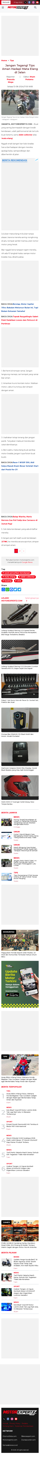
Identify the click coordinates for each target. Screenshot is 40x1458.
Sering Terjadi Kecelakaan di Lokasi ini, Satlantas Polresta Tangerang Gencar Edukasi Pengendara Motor (25, 822)
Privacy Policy (15, 1423)
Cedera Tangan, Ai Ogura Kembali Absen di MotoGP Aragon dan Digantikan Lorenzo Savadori (19, 1168)
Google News (27, 562)
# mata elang (8, 577)
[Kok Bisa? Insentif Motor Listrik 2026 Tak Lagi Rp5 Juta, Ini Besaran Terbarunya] (6, 1307)
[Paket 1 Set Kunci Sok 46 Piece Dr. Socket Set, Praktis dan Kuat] (20, 684)
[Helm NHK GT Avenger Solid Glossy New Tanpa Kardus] (20, 786)
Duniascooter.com (28, 1440)
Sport (9, 1122)
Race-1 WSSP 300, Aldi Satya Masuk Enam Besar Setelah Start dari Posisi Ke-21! (19, 466)
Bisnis (16, 1257)
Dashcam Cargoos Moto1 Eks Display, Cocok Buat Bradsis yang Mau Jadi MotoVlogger (19, 769)
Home (4, 60)
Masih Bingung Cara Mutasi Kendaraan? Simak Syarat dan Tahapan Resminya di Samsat (25, 849)
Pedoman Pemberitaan (24, 1426)
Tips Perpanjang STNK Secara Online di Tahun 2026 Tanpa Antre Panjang (26, 876)
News (16, 817)
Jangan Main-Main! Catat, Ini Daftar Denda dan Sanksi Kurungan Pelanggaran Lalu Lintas (25, 863)
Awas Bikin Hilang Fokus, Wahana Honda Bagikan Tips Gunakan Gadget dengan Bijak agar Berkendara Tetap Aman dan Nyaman (19, 1079)
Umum (17, 832)
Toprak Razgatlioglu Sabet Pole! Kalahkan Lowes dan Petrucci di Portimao (19, 320)
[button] (35, 7)
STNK (4, 542)
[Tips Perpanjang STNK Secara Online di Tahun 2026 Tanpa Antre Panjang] (6, 877)
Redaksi (25, 1423)
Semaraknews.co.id (10, 1445)
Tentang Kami (8, 1426)
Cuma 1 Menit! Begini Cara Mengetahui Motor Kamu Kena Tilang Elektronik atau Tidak (26, 835)
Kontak (5, 1423)
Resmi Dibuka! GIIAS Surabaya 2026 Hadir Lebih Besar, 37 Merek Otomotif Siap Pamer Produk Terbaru (21, 1140)
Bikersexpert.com (28, 1436)
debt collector (25, 135)
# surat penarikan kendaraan (16, 573)
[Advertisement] (20, 36)
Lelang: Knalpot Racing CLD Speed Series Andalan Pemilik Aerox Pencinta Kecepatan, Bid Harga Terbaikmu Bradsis (19, 632)
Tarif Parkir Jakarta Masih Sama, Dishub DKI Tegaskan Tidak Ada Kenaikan (22, 1154)
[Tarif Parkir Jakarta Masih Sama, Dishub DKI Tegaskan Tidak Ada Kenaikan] (6, 1277)
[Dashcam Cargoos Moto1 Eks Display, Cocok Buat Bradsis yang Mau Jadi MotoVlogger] (20, 752)
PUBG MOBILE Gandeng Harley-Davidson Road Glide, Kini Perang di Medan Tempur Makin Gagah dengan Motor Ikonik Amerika (18, 1245)
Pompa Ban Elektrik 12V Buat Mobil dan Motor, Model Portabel (17, 735)
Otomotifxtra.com (10, 1436)
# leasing (6, 581)
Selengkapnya (32, 598)
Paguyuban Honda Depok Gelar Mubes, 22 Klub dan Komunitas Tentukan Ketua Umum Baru (19, 955)
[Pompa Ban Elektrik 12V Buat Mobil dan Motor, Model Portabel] (20, 718)
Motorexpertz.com (10, 1440)
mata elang (7, 138)
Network (6, 2)
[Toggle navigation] (3, 8)
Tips (12, 60)
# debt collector (27, 577)
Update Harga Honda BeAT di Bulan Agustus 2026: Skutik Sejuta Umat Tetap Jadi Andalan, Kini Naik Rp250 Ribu (26, 1263)
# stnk (18, 581)
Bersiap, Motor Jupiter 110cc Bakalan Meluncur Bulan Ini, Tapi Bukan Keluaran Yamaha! (19, 307)
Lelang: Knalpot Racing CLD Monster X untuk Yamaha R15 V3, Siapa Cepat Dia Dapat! (19, 667)
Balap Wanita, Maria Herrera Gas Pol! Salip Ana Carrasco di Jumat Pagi (19, 520)
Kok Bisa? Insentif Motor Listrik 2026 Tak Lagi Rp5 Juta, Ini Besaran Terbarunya (21, 1112)
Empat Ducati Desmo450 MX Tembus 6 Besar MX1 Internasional (22, 1125)
